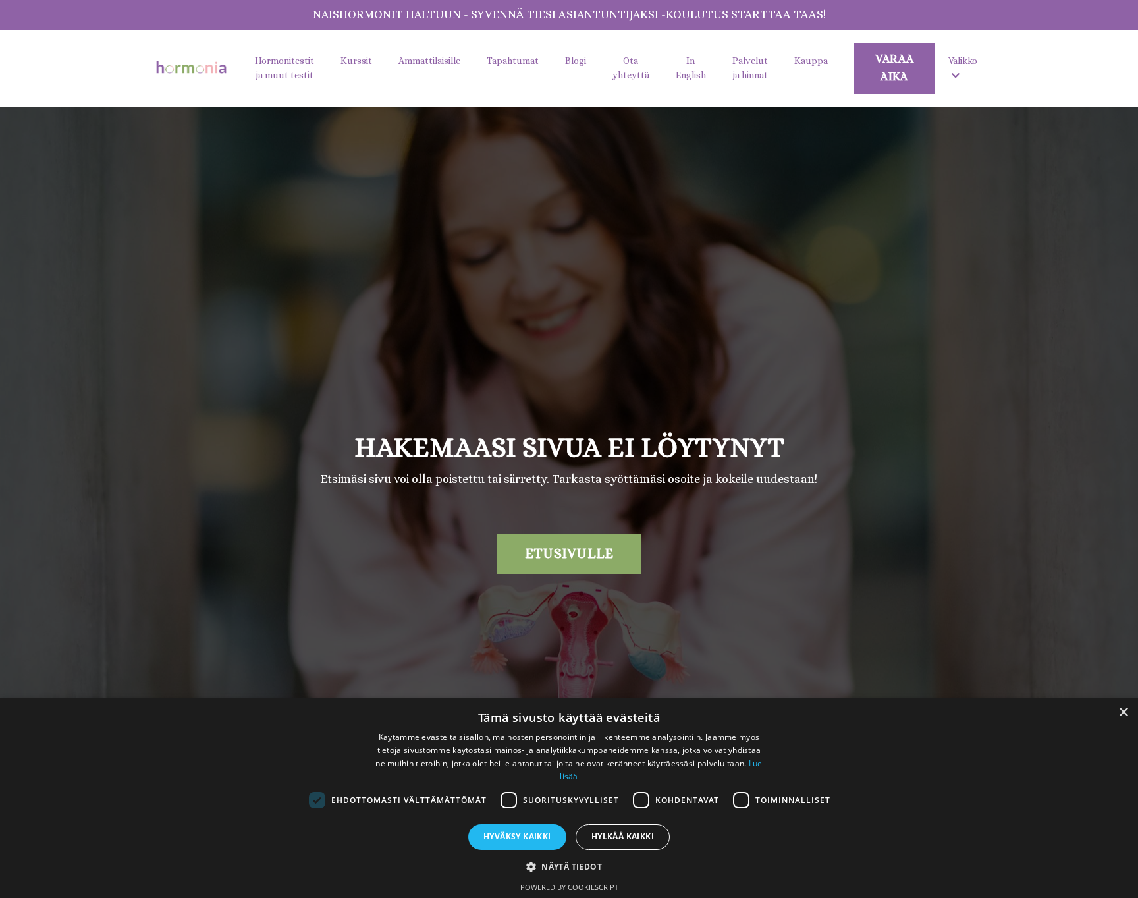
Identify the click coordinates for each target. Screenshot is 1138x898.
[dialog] (569, 798)
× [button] (1123, 712)
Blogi (575, 60)
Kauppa (811, 60)
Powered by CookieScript (569, 887)
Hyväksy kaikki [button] (517, 836)
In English (691, 67)
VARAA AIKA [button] (894, 67)
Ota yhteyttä (630, 67)
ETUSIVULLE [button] (569, 553)
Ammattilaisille (429, 60)
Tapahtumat (513, 60)
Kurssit (356, 60)
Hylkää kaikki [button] (622, 836)
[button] (569, 866)
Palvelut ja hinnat (750, 67)
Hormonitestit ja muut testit (284, 67)
